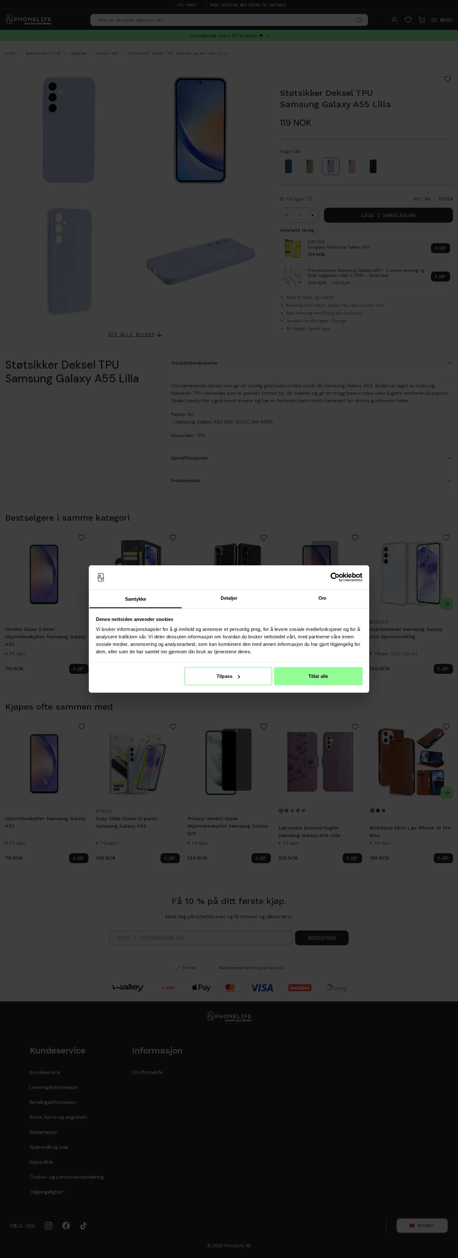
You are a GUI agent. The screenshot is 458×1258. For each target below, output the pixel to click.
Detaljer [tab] (229, 597)
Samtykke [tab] (135, 598)
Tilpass (224, 676)
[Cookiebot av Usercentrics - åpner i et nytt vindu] (335, 577)
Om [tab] (322, 597)
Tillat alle (318, 676)
